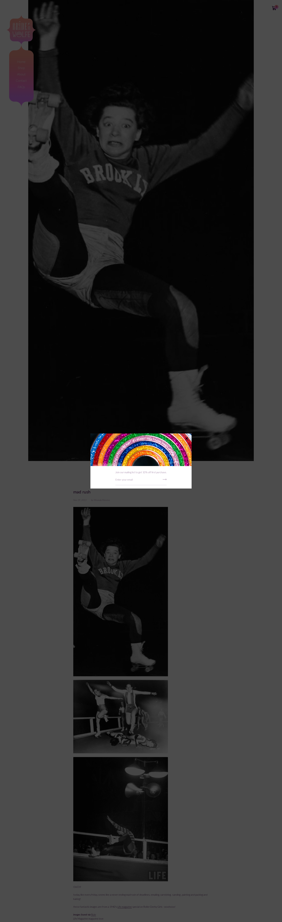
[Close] (187, 438)
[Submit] (165, 480)
